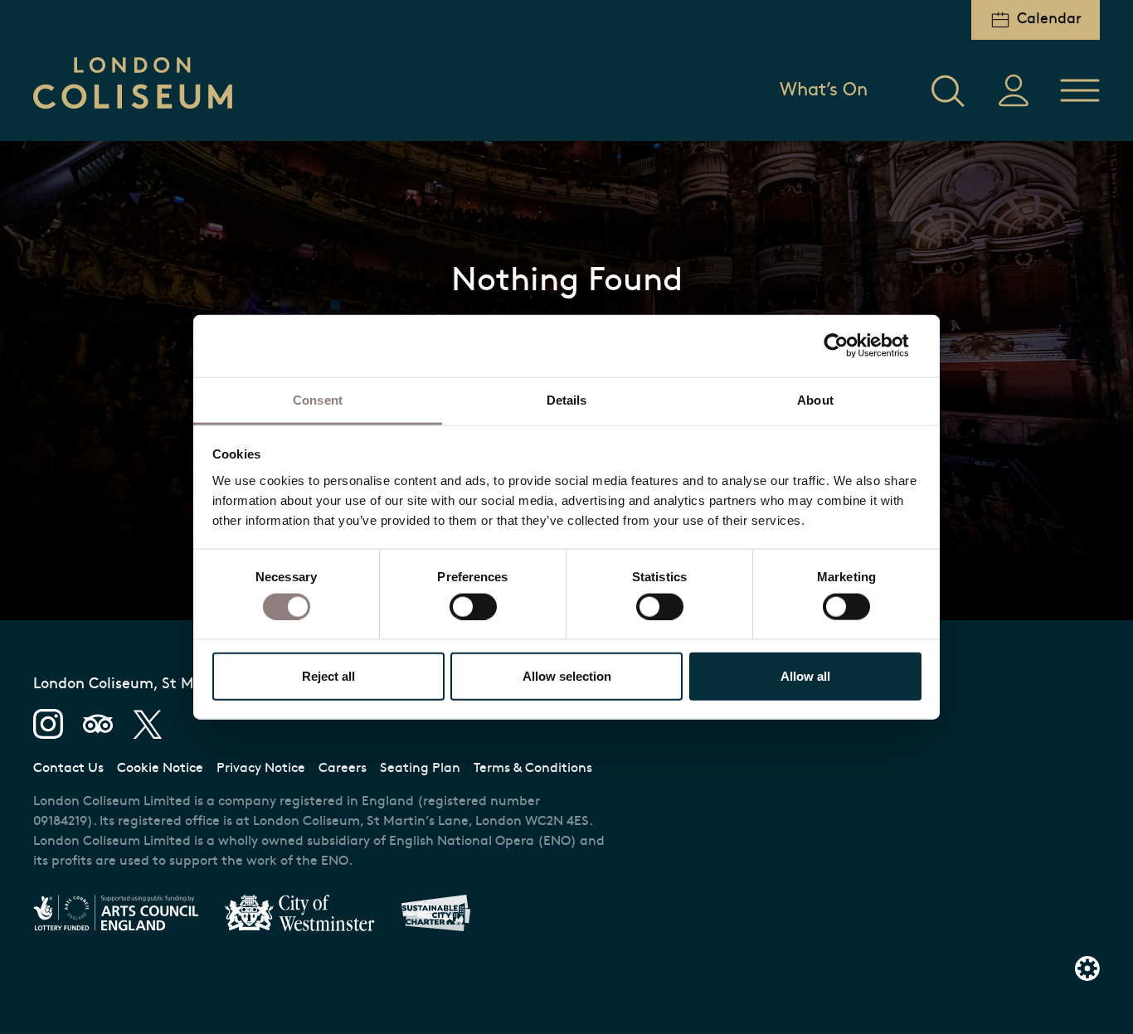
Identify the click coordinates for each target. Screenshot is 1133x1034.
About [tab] (815, 399)
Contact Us (68, 768)
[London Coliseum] (132, 83)
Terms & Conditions (533, 768)
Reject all (328, 675)
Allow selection (567, 675)
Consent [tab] (318, 399)
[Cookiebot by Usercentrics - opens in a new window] (848, 345)
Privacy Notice (260, 768)
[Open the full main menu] (1080, 90)
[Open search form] (947, 90)
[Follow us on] (48, 724)
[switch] (473, 606)
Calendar (1049, 19)
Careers (343, 768)
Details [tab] (567, 399)
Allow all (805, 675)
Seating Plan (420, 768)
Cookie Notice (160, 768)
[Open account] (1013, 90)
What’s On (824, 90)
